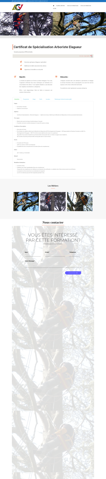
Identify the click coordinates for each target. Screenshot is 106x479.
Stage (34, 99)
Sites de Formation (86, 5)
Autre (54, 8)
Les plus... (48, 99)
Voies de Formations (72, 5)
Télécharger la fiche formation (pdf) (63, 99)
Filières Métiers (60, 5)
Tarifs (40, 99)
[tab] (17, 99)
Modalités (16, 99)
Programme (26, 99)
